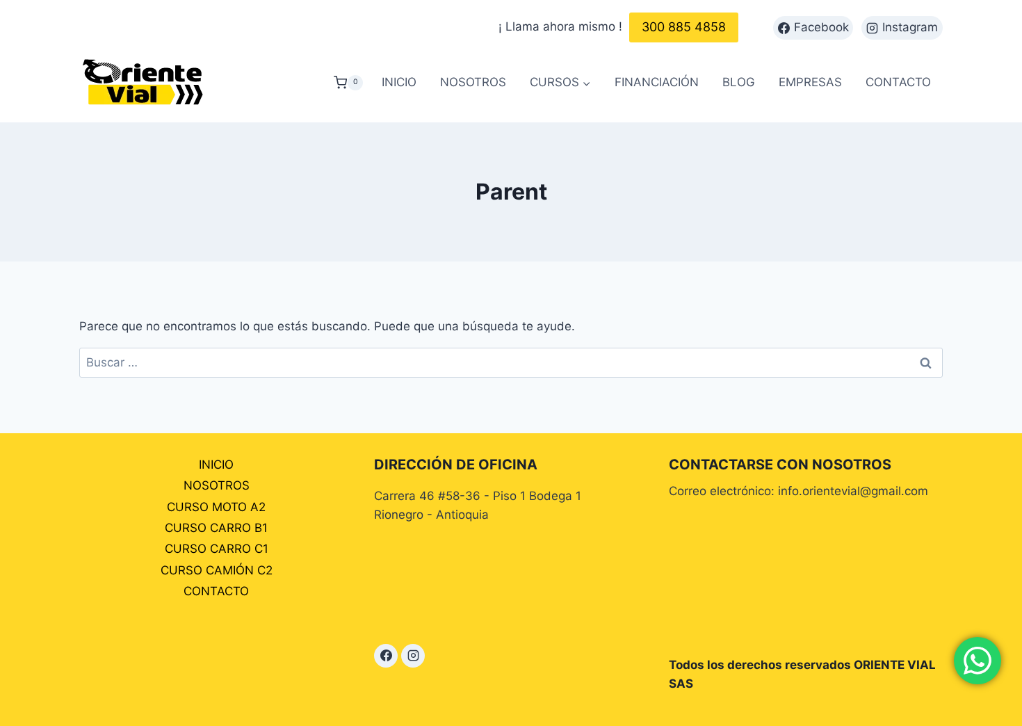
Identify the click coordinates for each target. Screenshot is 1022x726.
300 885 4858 (684, 26)
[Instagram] (413, 656)
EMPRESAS (810, 82)
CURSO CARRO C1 (216, 549)
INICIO (399, 82)
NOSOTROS (473, 82)
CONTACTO (898, 82)
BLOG (738, 82)
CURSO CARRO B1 (216, 528)
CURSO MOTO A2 (216, 507)
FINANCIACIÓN (657, 82)
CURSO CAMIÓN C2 (217, 570)
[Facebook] (386, 656)
